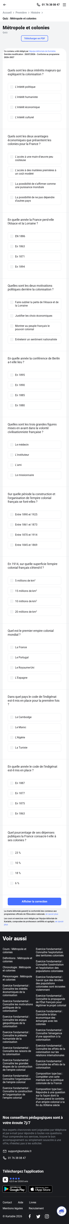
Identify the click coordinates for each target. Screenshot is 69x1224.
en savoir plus (52, 914)
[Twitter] (38, 1216)
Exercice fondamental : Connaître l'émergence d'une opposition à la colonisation (49, 1034)
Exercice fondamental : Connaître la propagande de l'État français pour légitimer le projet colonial (51, 1000)
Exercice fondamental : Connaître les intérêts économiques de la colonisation (16, 990)
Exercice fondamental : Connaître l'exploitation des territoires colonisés (50, 952)
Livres (32, 1202)
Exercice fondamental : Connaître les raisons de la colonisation (17, 1051)
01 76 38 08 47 (51, 4)
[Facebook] (29, 1216)
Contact (7, 1202)
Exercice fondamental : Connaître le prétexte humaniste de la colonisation (16, 1037)
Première (21, 12)
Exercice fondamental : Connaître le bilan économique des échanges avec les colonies (49, 1018)
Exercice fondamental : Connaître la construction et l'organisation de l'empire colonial (17, 1092)
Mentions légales (13, 1208)
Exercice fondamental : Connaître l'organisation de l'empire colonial (17, 1079)
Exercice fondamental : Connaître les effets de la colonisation (50, 1064)
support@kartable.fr (19, 1151)
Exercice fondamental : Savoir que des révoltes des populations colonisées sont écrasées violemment (50, 983)
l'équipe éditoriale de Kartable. (42, 51)
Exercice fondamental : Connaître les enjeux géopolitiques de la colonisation (16, 1021)
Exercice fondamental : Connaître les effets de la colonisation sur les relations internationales (50, 1050)
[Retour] (6, 4)
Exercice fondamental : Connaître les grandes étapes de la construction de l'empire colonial (17, 1065)
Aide (20, 1202)
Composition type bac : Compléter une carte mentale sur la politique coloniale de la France (49, 1078)
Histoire (35, 12)
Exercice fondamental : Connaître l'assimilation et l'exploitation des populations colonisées (50, 966)
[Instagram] (46, 1216)
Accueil (7, 12)
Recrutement (36, 1208)
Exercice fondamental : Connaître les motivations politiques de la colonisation (18, 1006)
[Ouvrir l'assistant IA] (61, 1211)
